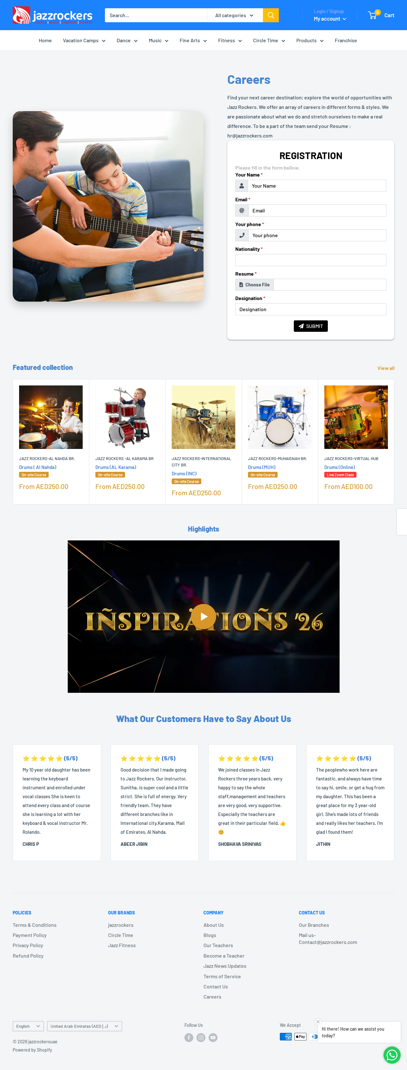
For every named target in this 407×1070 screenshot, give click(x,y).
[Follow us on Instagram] (201, 1037)
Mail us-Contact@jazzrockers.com (328, 938)
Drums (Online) (339, 470)
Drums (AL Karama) (115, 470)
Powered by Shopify (32, 1050)
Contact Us (216, 986)
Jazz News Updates (225, 966)
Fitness (226, 40)
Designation (250, 298)
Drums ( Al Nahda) (37, 470)
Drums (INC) (185, 477)
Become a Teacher (224, 956)
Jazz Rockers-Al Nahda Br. (47, 458)
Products (306, 40)
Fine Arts (190, 40)
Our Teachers (218, 945)
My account (327, 18)
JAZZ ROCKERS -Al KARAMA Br (124, 458)
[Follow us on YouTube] (213, 1037)
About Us (214, 925)
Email (242, 199)
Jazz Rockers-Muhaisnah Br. (277, 458)
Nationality (249, 248)
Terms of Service (222, 976)
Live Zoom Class (340, 474)
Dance (124, 40)
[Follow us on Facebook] (188, 1037)
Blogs (210, 935)
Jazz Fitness (122, 945)
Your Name (249, 174)
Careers (212, 996)
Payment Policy (30, 935)
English (23, 1026)
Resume (246, 273)
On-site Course (34, 474)
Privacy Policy (28, 945)
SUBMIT (314, 326)
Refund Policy (28, 956)
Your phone (249, 224)
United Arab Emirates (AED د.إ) (79, 1026)
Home (45, 40)
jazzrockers (121, 925)
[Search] (271, 15)
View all (386, 368)
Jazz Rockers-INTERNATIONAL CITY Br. (201, 461)
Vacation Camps (81, 40)
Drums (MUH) (261, 470)
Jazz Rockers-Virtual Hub (351, 458)
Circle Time (265, 40)
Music (155, 40)
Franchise (346, 40)
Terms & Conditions (35, 925)
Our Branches (314, 925)
